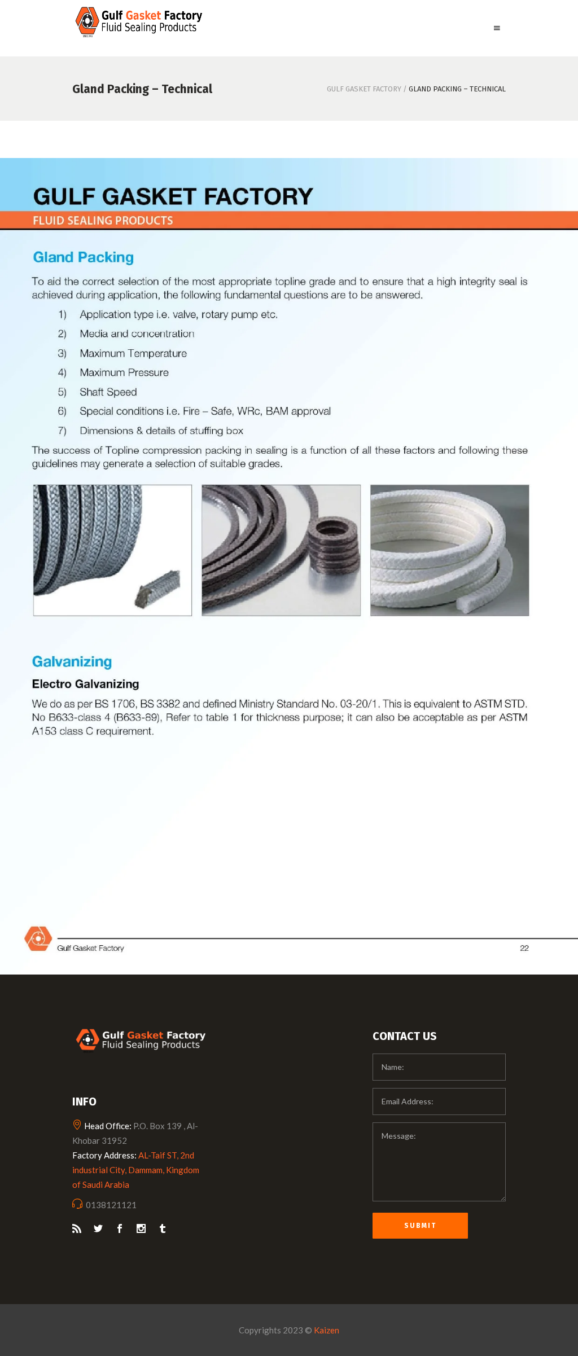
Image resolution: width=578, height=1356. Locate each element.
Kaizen (326, 1330)
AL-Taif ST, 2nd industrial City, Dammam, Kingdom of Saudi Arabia (135, 1170)
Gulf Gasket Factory (364, 89)
